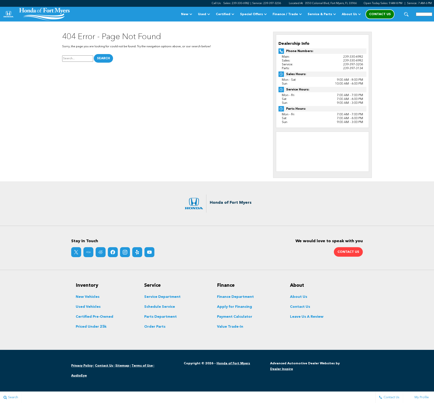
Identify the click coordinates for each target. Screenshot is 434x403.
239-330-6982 (353, 56)
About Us (349, 14)
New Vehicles (87, 297)
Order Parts (154, 327)
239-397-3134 (353, 68)
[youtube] (149, 252)
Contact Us (300, 307)
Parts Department (160, 317)
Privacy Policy (82, 365)
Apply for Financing (234, 307)
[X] (76, 252)
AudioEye (79, 375)
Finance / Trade (285, 14)
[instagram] (125, 252)
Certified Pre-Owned (94, 317)
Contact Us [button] (380, 14)
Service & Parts (320, 14)
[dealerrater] (101, 252)
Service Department (162, 297)
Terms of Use (142, 365)
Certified (223, 14)
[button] (406, 14)
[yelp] (137, 252)
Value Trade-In (230, 327)
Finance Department (235, 297)
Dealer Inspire (281, 369)
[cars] (88, 252)
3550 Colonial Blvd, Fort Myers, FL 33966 (331, 3)
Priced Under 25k (91, 327)
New (184, 14)
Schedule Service (159, 307)
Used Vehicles (88, 307)
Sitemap (122, 365)
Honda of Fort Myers (233, 363)
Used (202, 14)
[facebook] (113, 252)
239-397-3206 (353, 64)
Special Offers (251, 14)
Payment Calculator (234, 317)
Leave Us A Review (306, 317)
